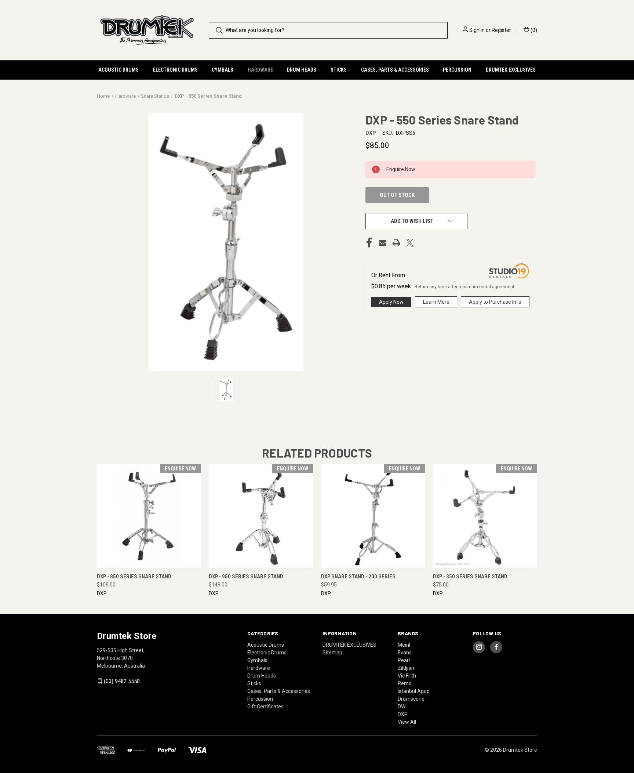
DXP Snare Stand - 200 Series (358, 576)
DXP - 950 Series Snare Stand (246, 576)
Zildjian (406, 668)
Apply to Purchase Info (495, 302)
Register (501, 30)
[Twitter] (409, 243)
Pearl (404, 660)
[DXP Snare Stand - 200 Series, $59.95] (373, 516)
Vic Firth (407, 676)
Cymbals (222, 70)
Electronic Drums (175, 70)
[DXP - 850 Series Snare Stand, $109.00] (149, 516)
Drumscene (411, 699)
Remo (405, 683)
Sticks (339, 70)
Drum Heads (301, 70)
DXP (403, 714)
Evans (405, 652)
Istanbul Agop (414, 691)
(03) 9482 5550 (122, 681)
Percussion (457, 70)
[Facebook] (369, 243)
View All (407, 722)
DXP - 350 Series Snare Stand (470, 576)
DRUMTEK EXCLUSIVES (511, 70)
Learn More (436, 302)
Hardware (260, 70)
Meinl (404, 645)
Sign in (477, 30)
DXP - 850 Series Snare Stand (134, 576)
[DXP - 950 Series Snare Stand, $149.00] (260, 516)
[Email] (382, 243)
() (533, 30)
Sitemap (332, 652)
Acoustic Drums (118, 70)
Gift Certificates (265, 706)
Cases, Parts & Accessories (395, 70)
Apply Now (391, 302)
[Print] (396, 243)
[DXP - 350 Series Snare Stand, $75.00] (485, 516)
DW (401, 706)
